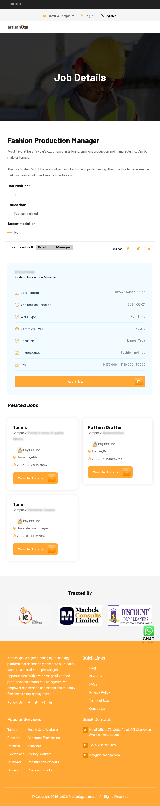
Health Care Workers (43, 730)
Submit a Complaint (60, 16)
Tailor (19, 504)
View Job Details (30, 478)
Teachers (34, 746)
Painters (14, 746)
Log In (88, 16)
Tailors (20, 427)
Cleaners (14, 738)
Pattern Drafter (105, 427)
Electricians (16, 754)
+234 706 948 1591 (103, 745)
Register (110, 16)
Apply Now (75, 381)
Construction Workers (43, 762)
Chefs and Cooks (40, 770)
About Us (95, 676)
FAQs (93, 684)
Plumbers (15, 762)
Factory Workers (40, 754)
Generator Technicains (44, 738)
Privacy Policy (99, 692)
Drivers (13, 770)
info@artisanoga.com (104, 755)
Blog (92, 668)
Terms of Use (99, 701)
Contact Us (97, 709)
